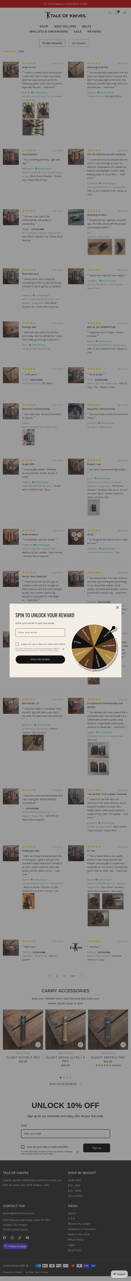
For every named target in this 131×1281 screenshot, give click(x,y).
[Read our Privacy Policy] (63, 649)
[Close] (117, 607)
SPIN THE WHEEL (40, 659)
